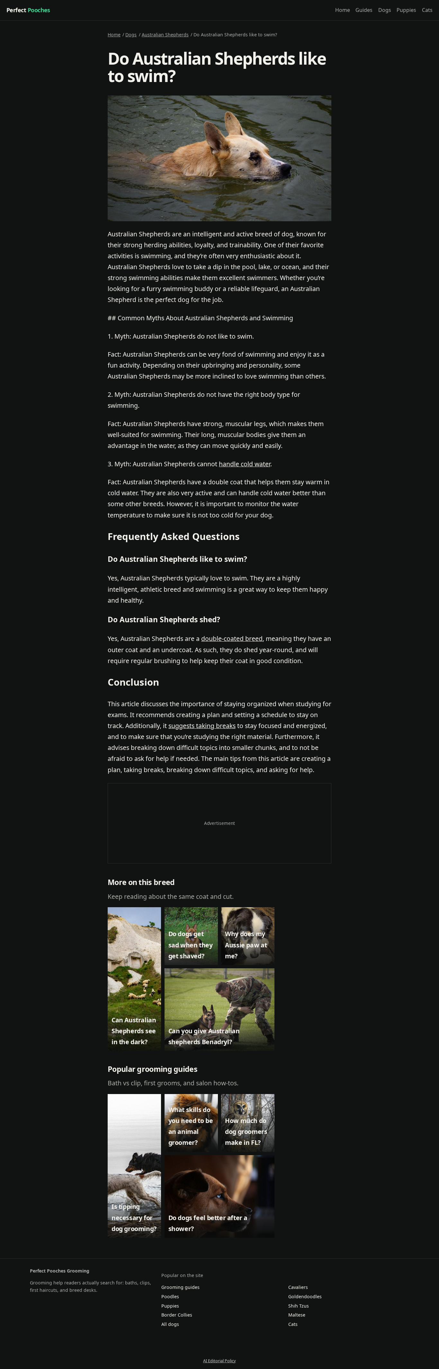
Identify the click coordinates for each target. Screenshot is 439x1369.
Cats (427, 10)
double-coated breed (232, 638)
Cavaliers (298, 1287)
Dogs (384, 10)
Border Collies (176, 1315)
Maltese (296, 1315)
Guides (363, 10)
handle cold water (244, 464)
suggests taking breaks (202, 725)
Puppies (406, 10)
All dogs (170, 1324)
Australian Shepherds (165, 35)
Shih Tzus (298, 1306)
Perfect (28, 10)
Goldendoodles (305, 1296)
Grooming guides (180, 1287)
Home (342, 10)
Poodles (170, 1296)
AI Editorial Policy (219, 1361)
